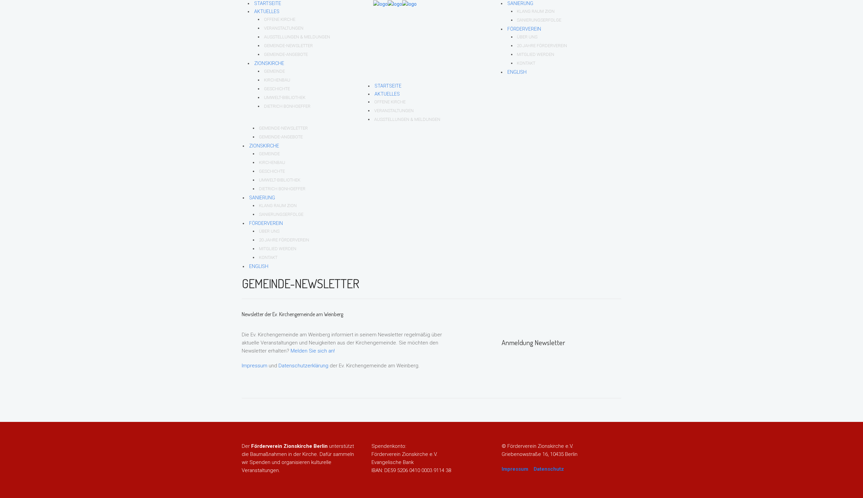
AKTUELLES (266, 11)
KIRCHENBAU (277, 79)
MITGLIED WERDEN (535, 54)
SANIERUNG (520, 3)
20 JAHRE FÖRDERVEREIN (542, 45)
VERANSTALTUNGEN (283, 28)
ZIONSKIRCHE (269, 63)
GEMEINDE (274, 71)
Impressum (254, 366)
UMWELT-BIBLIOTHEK (284, 97)
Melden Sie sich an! (313, 351)
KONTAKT (526, 63)
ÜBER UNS (527, 36)
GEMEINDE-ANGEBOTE (286, 54)
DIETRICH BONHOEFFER (287, 106)
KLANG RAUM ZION (536, 11)
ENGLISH (517, 72)
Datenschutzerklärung (303, 366)
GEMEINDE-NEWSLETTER (288, 45)
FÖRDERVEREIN (524, 29)
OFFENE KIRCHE (279, 19)
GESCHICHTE (277, 88)
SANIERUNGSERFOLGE (539, 20)
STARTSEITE (267, 3)
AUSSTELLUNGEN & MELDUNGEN (297, 36)
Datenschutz (549, 469)
